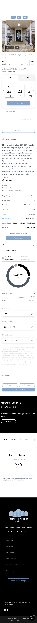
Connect (27, 532)
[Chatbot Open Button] (32, 618)
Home (6, 527)
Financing (30, 527)
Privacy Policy (10, 620)
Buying (18, 527)
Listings (12, 527)
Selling (23, 527)
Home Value (11, 532)
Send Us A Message (18, 581)
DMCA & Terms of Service (23, 620)
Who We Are (19, 532)
